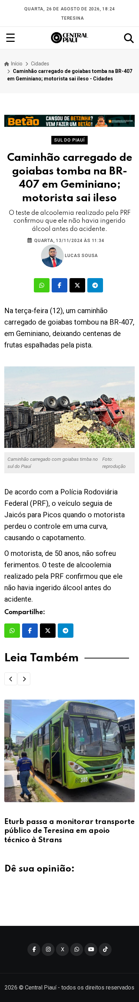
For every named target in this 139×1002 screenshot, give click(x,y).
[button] (10, 678)
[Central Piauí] (69, 38)
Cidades (40, 63)
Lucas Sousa (81, 255)
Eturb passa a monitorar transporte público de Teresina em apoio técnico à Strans (69, 831)
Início (16, 63)
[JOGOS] (69, 121)
